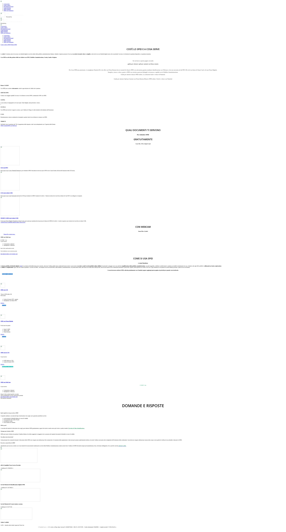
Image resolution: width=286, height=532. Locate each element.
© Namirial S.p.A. (42, 527)
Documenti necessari (8, 6)
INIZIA (2, 303)
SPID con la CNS (5, 352)
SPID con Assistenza (8, 10)
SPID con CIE (4, 290)
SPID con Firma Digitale (7, 321)
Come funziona (7, 8)
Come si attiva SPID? (6, 44)
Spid (21, 266)
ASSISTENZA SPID (6, 222)
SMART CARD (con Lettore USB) (9, 218)
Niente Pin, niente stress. (9, 234)
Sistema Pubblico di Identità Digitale (14, 15)
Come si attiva (7, 5)
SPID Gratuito (4, 125)
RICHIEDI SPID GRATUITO (18, 222)
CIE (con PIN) (4, 167)
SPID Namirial (7, 9)
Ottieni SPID (14, 44)
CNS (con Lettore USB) (7, 193)
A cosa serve (7, 4)
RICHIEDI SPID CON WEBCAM (9, 254)
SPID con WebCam (12, 125)
